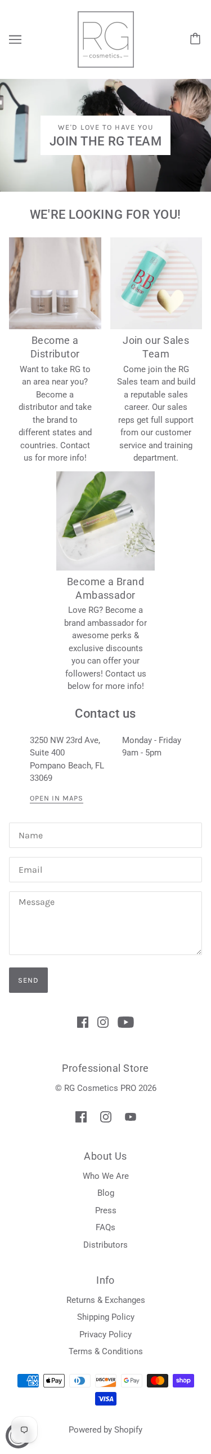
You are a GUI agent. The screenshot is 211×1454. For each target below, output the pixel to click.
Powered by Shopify (105, 1430)
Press (105, 1210)
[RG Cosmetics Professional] (106, 39)
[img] (83, 1022)
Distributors (105, 1245)
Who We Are (106, 1176)
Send (28, 980)
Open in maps (56, 798)
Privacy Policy (105, 1334)
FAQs (105, 1227)
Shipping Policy (105, 1317)
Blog (105, 1193)
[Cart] (197, 39)
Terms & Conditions (106, 1351)
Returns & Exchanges (105, 1300)
